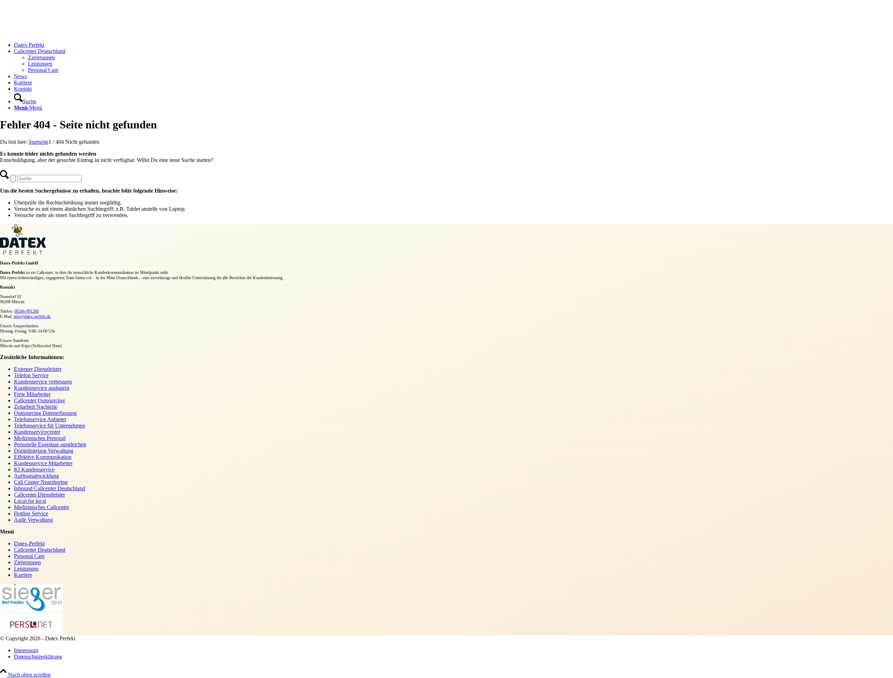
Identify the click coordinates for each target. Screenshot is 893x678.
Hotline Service (31, 513)
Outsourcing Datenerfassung (45, 413)
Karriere (23, 575)
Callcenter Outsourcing (39, 400)
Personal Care (29, 556)
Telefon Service (31, 375)
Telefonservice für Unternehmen (49, 426)
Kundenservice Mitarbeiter (43, 463)
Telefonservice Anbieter (40, 419)
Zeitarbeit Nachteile (35, 407)
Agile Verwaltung (33, 520)
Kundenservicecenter (37, 432)
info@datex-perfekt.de (32, 316)
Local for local (30, 501)
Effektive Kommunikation (43, 457)
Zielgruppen (27, 562)
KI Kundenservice (34, 469)
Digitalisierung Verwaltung (43, 451)
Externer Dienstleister (37, 369)
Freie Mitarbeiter (32, 394)
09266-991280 (26, 311)
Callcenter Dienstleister (39, 495)
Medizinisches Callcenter (41, 507)
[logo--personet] (31, 632)
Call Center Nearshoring (41, 482)
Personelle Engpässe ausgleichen (50, 444)
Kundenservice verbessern (43, 382)
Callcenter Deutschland (39, 550)
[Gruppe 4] (52, 33)
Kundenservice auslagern (41, 388)
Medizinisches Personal (40, 438)
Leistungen (26, 569)
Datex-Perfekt (29, 543)
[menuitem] (453, 45)
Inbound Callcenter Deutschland (49, 488)
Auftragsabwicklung (36, 476)
